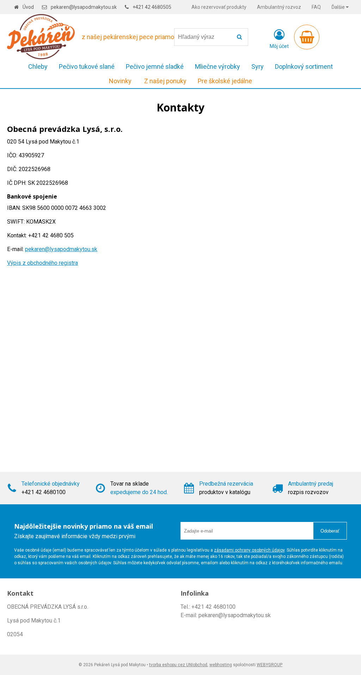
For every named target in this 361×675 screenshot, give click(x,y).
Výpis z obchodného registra (42, 263)
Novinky (120, 81)
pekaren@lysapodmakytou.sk (84, 7)
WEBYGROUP (269, 664)
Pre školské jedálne (225, 81)
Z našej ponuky (165, 81)
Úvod (28, 7)
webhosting (220, 664)
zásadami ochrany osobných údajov (249, 550)
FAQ (316, 7)
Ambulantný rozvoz (279, 7)
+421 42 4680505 (152, 7)
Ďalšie (338, 7)
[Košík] (306, 37)
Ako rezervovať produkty (218, 7)
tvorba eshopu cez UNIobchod (178, 664)
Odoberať (329, 531)
